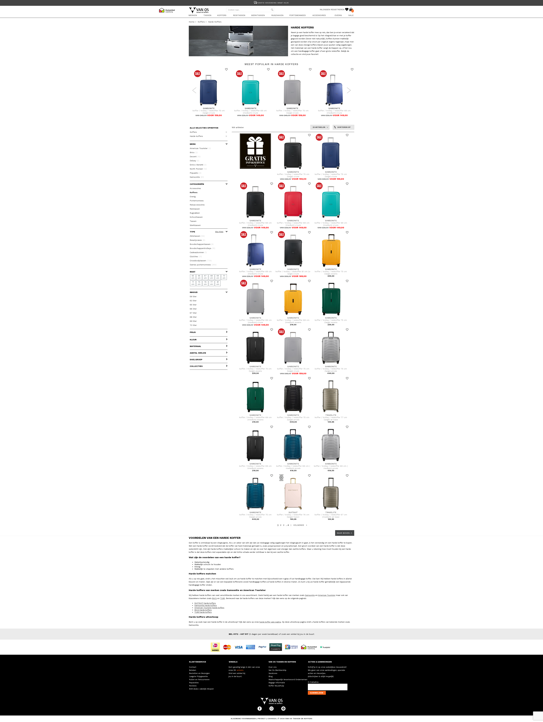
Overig (338, 15)
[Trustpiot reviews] (326, 647)
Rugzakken (277, 15)
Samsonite (197, 177)
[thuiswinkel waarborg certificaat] (310, 647)
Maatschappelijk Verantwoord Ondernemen (288, 679)
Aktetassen (197, 236)
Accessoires (319, 15)
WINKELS (233, 662)
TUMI (222, 598)
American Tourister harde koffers (209, 608)
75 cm (199, 283)
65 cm (192, 277)
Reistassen (239, 15)
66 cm (199, 277)
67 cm (205, 277)
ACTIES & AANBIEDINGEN (320, 662)
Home (191, 22)
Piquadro (195, 173)
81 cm (217, 283)
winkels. (240, 670)
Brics (194, 152)
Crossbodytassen (201, 260)
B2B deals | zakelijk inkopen (201, 689)
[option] (271, 2)
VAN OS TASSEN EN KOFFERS (282, 662)
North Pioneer (198, 169)
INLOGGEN (325, 9)
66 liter (193, 309)
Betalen (192, 670)
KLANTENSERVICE (197, 662)
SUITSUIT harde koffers (205, 603)
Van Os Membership (277, 670)
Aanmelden (316, 693)
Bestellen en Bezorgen (199, 673)
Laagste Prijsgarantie (198, 676)
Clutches (196, 256)
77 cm (211, 283)
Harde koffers (214, 22)
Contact (192, 667)
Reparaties (194, 683)
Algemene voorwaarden (243, 719)
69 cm (217, 277)
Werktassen (258, 15)
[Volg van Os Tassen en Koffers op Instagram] (272, 710)
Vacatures (273, 673)
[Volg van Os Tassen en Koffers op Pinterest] (283, 710)
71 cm (192, 283)
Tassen (207, 15)
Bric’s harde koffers (203, 610)
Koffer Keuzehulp (276, 686)
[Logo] (199, 13)
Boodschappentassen (202, 244)
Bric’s (214, 598)
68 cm (211, 277)
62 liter (193, 300)
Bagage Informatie (277, 683)
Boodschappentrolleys (202, 248)
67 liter (193, 313)
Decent (195, 156)
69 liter (193, 321)
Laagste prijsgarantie (273, 3)
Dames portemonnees (203, 265)
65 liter (193, 305)
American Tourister (200, 148)
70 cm (224, 277)
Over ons (273, 667)
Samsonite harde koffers (205, 605)
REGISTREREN (337, 9)
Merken (192, 15)
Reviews (193, 686)
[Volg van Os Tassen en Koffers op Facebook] (260, 710)
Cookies (272, 719)
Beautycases (197, 240)
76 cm (205, 283)
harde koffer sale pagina (270, 622)
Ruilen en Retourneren (199, 679)
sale (351, 15)
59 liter (193, 296)
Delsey (194, 160)
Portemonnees (297, 15)
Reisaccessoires (197, 205)
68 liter (193, 317)
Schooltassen (196, 217)
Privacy (262, 719)
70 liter (193, 325)
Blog (270, 676)
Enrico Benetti (198, 165)
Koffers (221, 15)
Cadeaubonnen (198, 252)
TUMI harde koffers (203, 612)
